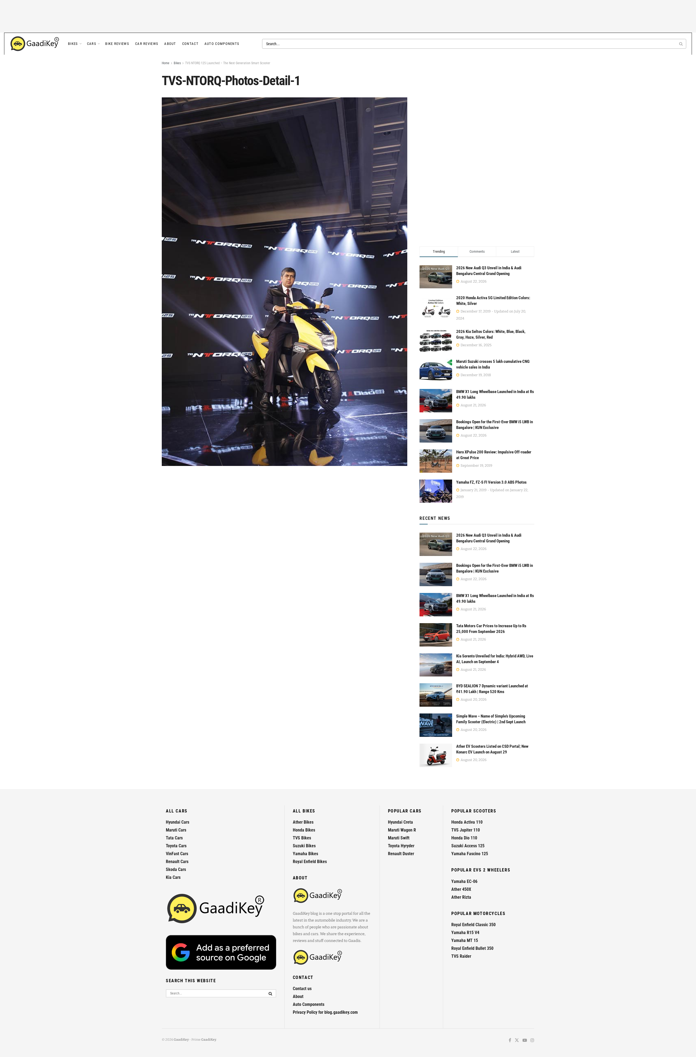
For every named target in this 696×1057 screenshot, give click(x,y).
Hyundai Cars (177, 822)
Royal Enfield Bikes (310, 861)
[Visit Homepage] (35, 44)
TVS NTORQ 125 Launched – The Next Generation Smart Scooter (227, 63)
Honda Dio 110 (464, 837)
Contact (190, 44)
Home (165, 63)
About (170, 44)
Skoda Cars (176, 869)
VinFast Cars (177, 853)
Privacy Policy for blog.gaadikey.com (325, 1012)
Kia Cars (173, 877)
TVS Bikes (302, 837)
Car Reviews (146, 44)
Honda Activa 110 (467, 822)
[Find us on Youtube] (525, 1040)
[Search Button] (681, 44)
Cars (91, 44)
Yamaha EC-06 (464, 881)
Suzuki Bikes (304, 845)
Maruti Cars (176, 830)
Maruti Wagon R (402, 830)
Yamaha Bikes (305, 853)
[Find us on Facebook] (510, 1040)
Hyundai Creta (400, 822)
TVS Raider (461, 956)
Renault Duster (401, 853)
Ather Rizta (461, 897)
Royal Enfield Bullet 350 (472, 948)
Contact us (302, 988)
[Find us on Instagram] (532, 1040)
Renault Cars (177, 861)
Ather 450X (461, 889)
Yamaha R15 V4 (465, 932)
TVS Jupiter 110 (465, 830)
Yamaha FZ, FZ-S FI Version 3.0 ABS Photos (491, 482)
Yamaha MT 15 (464, 940)
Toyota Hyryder (401, 845)
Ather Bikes (303, 822)
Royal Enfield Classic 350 (473, 924)
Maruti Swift (398, 837)
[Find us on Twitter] (517, 1040)
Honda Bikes (304, 830)
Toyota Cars (176, 845)
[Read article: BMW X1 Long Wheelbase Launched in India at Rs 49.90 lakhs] (436, 604)
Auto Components (222, 44)
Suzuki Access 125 (467, 845)
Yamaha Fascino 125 (469, 853)
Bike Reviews (117, 44)
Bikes (73, 44)
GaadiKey (181, 1039)
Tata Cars (174, 837)
